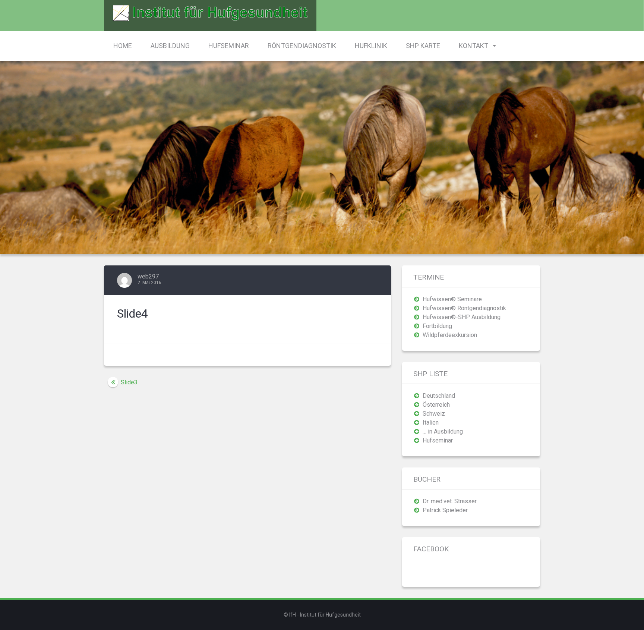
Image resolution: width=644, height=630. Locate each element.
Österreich (436, 404)
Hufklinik (371, 46)
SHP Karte (423, 46)
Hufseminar (228, 46)
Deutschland (439, 395)
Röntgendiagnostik (302, 46)
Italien (431, 422)
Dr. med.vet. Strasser (450, 501)
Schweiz (434, 413)
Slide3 (129, 382)
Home (122, 46)
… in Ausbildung (443, 431)
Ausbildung (170, 46)
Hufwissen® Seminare (452, 299)
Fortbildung (437, 326)
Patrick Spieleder (445, 510)
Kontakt (473, 46)
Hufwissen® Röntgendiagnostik (464, 308)
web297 (148, 276)
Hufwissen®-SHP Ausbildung (462, 317)
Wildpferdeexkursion (450, 334)
